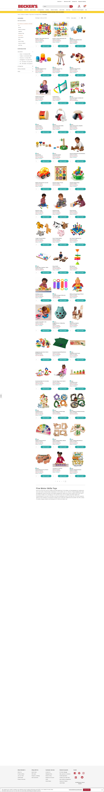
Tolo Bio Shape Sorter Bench (59, 381)
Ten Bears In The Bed (57, 468)
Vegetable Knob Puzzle (75, 353)
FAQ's (47, 779)
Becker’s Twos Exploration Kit (42, 38)
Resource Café (67, 1)
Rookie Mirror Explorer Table (41, 267)
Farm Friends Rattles (57, 238)
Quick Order (34, 772)
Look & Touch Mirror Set (40, 321)
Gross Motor (20, 37)
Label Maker (62, 782)
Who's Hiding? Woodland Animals (77, 411)
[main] (60, 259)
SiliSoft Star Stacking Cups (76, 39)
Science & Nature (21, 43)
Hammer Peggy (38, 210)
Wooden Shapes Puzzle (58, 182)
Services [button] (59, 1)
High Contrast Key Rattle (58, 125)
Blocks (19, 27)
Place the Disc (73, 210)
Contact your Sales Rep (65, 777)
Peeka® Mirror (56, 96)
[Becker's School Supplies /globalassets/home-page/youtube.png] (82, 778)
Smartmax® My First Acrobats (42, 381)
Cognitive (20, 31)
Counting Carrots (73, 382)
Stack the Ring (56, 210)
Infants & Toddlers (25, 14)
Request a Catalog (35, 775)
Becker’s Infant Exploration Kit (59, 38)
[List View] (84, 18)
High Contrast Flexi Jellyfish (76, 125)
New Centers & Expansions (65, 779)
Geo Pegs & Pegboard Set (75, 238)
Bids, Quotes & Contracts (65, 773)
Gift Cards (34, 773)
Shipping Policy (49, 773)
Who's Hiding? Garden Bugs (59, 411)
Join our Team (21, 775)
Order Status (48, 781)
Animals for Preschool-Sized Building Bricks (41, 353)
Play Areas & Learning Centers (35, 14)
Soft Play (20, 45)
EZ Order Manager (63, 772)
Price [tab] (19, 71)
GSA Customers (35, 777)
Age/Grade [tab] (20, 51)
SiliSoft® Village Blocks (75, 68)
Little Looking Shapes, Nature (59, 440)
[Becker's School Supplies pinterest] (79, 773)
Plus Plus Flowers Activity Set (76, 97)
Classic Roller (38, 125)
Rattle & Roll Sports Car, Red (41, 182)
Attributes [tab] (20, 66)
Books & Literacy (21, 29)
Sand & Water (21, 41)
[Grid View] (81, 18)
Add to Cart (46, 46)
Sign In (79, 7)
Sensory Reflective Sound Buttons (77, 153)
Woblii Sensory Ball (39, 96)
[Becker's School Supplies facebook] (75, 773)
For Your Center (22, 20)
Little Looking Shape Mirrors (76, 440)
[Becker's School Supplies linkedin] (76, 778)
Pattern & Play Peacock (40, 440)
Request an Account (50, 777)
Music (19, 39)
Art (19, 25)
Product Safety (21, 773)
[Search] (71, 6)
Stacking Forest (38, 411)
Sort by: (68, 17)
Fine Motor (20, 35)
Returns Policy (49, 775)
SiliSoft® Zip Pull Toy (57, 68)
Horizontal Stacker (57, 154)
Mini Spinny (72, 266)
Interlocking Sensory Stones (41, 469)
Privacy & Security (21, 779)
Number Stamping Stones (75, 469)
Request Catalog (82, 1)
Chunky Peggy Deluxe (74, 182)
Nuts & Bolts (38, 154)
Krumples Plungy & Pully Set (59, 295)
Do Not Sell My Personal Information (75, 789)
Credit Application (63, 775)
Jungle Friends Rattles (40, 238)
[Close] (102, 790)
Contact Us (74, 1)
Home (19, 14)
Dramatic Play (21, 33)
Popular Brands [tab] (21, 68)
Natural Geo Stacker (74, 323)
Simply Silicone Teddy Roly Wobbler (59, 324)
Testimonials (20, 777)
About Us (20, 772)
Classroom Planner (63, 781)
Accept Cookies (87, 789)
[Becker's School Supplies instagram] (83, 773)
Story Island (55, 266)
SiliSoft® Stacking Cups (40, 68)
